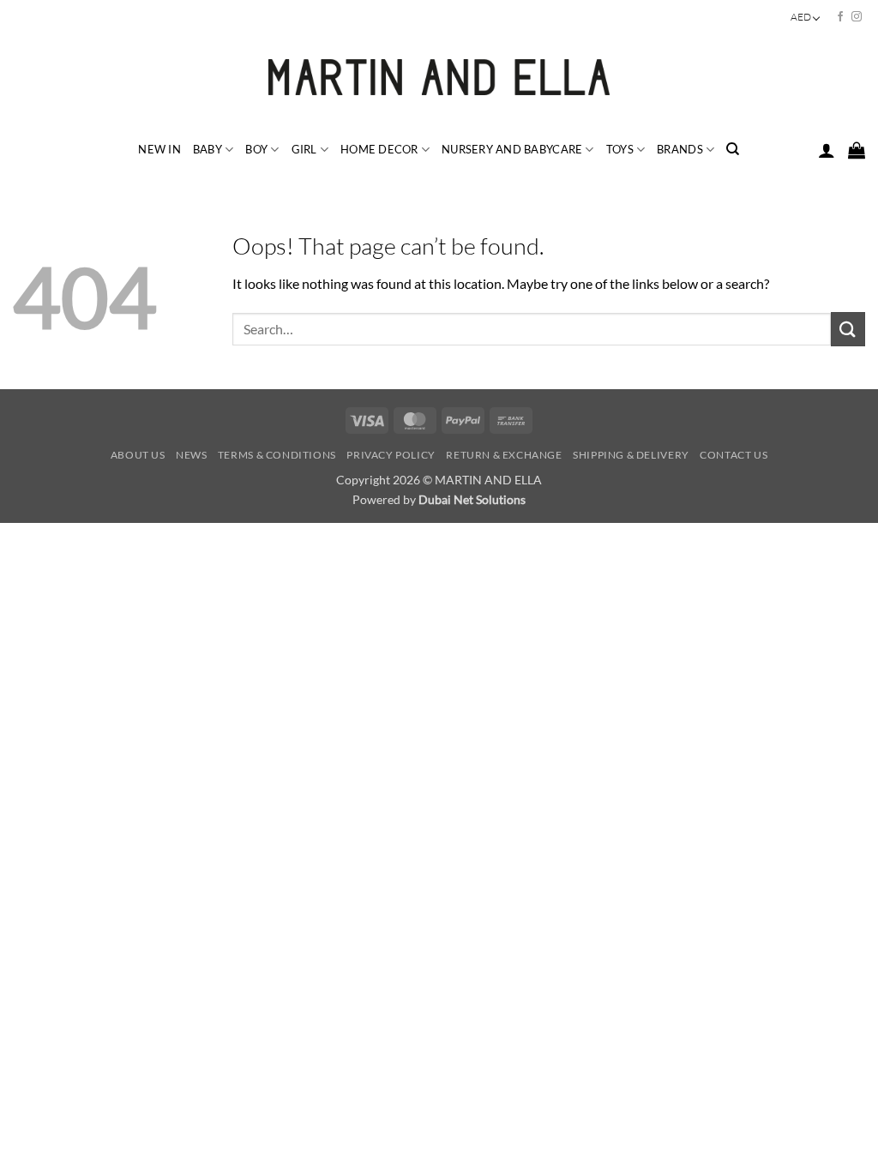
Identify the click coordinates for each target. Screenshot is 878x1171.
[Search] (732, 149)
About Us (138, 454)
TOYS (620, 149)
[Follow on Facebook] (840, 17)
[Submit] (848, 328)
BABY (207, 149)
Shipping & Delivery (631, 454)
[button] (826, 150)
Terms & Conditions (277, 454)
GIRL (304, 149)
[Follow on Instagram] (856, 17)
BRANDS (680, 149)
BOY (256, 149)
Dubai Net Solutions (472, 499)
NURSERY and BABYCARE (512, 149)
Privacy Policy (391, 454)
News (191, 454)
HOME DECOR (379, 149)
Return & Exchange (504, 454)
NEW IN (159, 149)
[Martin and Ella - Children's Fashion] (439, 77)
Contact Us (733, 454)
